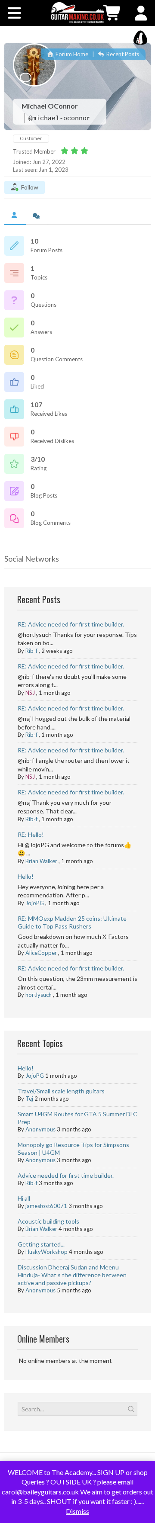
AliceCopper (41, 952)
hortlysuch (38, 994)
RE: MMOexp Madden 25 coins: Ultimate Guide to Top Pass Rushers (72, 922)
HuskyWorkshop (46, 1251)
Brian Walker (41, 861)
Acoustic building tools (48, 1221)
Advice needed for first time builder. (66, 1175)
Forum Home (71, 54)
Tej (29, 1098)
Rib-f (31, 650)
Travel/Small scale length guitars (61, 1091)
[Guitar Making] (77, 12)
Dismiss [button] (77, 1511)
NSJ (30, 692)
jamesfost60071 (46, 1205)
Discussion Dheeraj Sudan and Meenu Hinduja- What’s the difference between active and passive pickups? (72, 1274)
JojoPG (34, 903)
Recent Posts (122, 54)
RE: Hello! (31, 834)
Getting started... (41, 1244)
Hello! (26, 876)
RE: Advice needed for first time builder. (71, 624)
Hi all (24, 1198)
